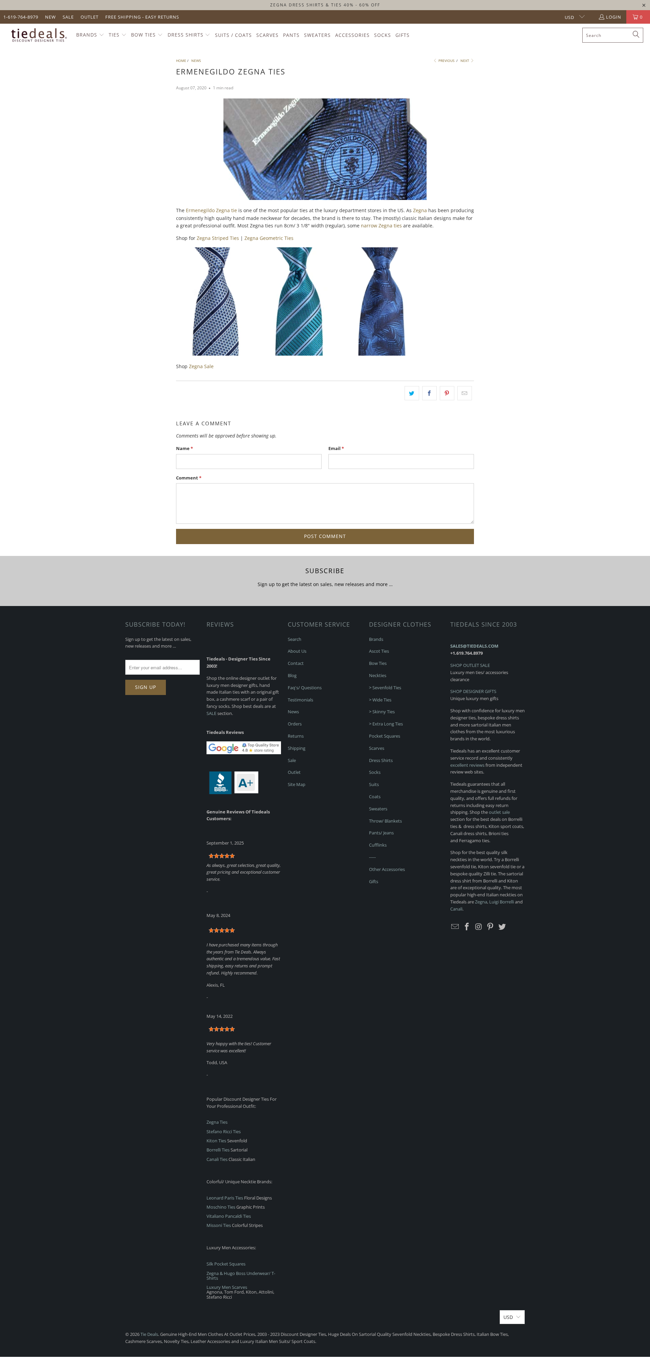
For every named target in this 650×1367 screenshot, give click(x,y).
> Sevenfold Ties (385, 688)
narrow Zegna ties (381, 225)
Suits (374, 784)
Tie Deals (149, 1334)
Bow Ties (378, 663)
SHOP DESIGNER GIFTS (473, 691)
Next (465, 60)
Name (184, 448)
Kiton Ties (216, 1141)
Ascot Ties (379, 651)
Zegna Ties (217, 1122)
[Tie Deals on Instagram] (479, 927)
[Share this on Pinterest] (447, 393)
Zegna (420, 210)
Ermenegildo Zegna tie (211, 210)
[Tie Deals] (38, 35)
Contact (296, 663)
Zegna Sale (201, 366)
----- (372, 857)
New (50, 17)
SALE (211, 713)
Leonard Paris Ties (225, 1198)
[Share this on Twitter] (412, 393)
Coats (375, 796)
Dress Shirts (381, 760)
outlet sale (499, 812)
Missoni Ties (219, 1225)
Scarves (376, 748)
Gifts (373, 881)
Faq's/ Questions (305, 688)
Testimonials (300, 700)
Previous (445, 60)
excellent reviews (467, 765)
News (293, 712)
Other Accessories (387, 869)
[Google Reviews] (244, 752)
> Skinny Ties (382, 712)
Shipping (296, 748)
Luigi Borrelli (501, 902)
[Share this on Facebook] (429, 393)
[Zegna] (216, 354)
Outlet (90, 17)
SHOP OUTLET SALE (470, 665)
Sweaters (378, 809)
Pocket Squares (384, 736)
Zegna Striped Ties (218, 238)
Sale (68, 17)
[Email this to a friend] (464, 393)
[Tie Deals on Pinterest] (490, 927)
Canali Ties (217, 1159)
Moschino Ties (221, 1207)
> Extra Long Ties (386, 724)
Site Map (296, 784)
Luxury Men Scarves (227, 1287)
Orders (295, 724)
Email (336, 448)
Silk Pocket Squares (226, 1264)
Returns (296, 736)
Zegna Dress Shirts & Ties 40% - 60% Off (325, 5)
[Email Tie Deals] (455, 927)
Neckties (377, 675)
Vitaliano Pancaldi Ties (229, 1216)
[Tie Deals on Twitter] (502, 927)
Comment (188, 478)
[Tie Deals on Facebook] (467, 927)
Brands (376, 639)
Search (294, 639)
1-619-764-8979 (20, 17)
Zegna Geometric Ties (269, 238)
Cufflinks (378, 845)
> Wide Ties (380, 700)
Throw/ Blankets (385, 821)
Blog (292, 675)
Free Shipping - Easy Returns (142, 17)
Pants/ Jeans (381, 833)
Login (613, 17)
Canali (456, 909)
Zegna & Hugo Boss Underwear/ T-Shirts (241, 1275)
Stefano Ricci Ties (224, 1131)
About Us (297, 651)
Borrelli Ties (218, 1150)
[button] (90, 35)
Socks (375, 772)
